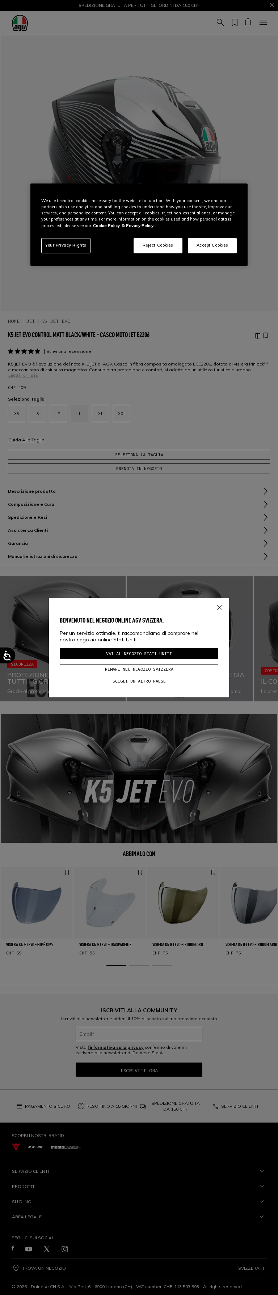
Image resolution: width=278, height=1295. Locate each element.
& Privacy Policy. (138, 225)
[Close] (219, 606)
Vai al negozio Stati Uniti (139, 653)
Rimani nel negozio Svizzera (139, 669)
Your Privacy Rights (66, 245)
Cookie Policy (106, 225)
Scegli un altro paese (139, 681)
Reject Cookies (158, 245)
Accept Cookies (212, 245)
